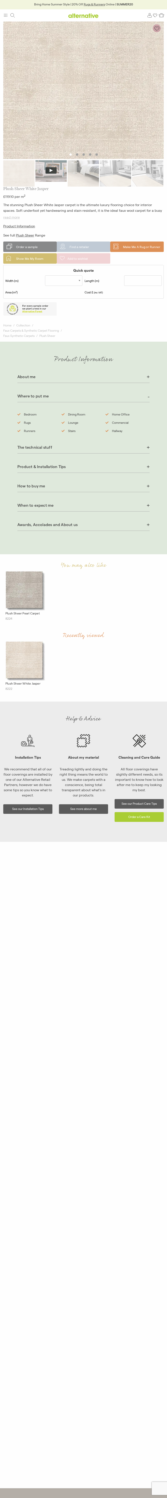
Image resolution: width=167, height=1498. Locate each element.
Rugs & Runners (94, 4)
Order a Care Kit (139, 816)
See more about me (83, 808)
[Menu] (5, 15)
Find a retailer (79, 247)
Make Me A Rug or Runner (141, 247)
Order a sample (27, 247)
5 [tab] (96, 154)
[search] (12, 15)
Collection (23, 325)
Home (7, 325)
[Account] (149, 15)
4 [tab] (90, 154)
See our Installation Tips (28, 808)
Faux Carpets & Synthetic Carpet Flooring (31, 330)
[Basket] (161, 15)
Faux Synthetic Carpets (19, 336)
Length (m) (92, 281)
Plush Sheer (25, 235)
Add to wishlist (77, 258)
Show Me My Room (29, 258)
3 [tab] (83, 154)
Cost (94, 292)
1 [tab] (70, 154)
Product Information (19, 226)
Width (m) (11, 281)
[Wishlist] (155, 15)
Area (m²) (11, 292)
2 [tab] (77, 154)
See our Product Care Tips (139, 803)
